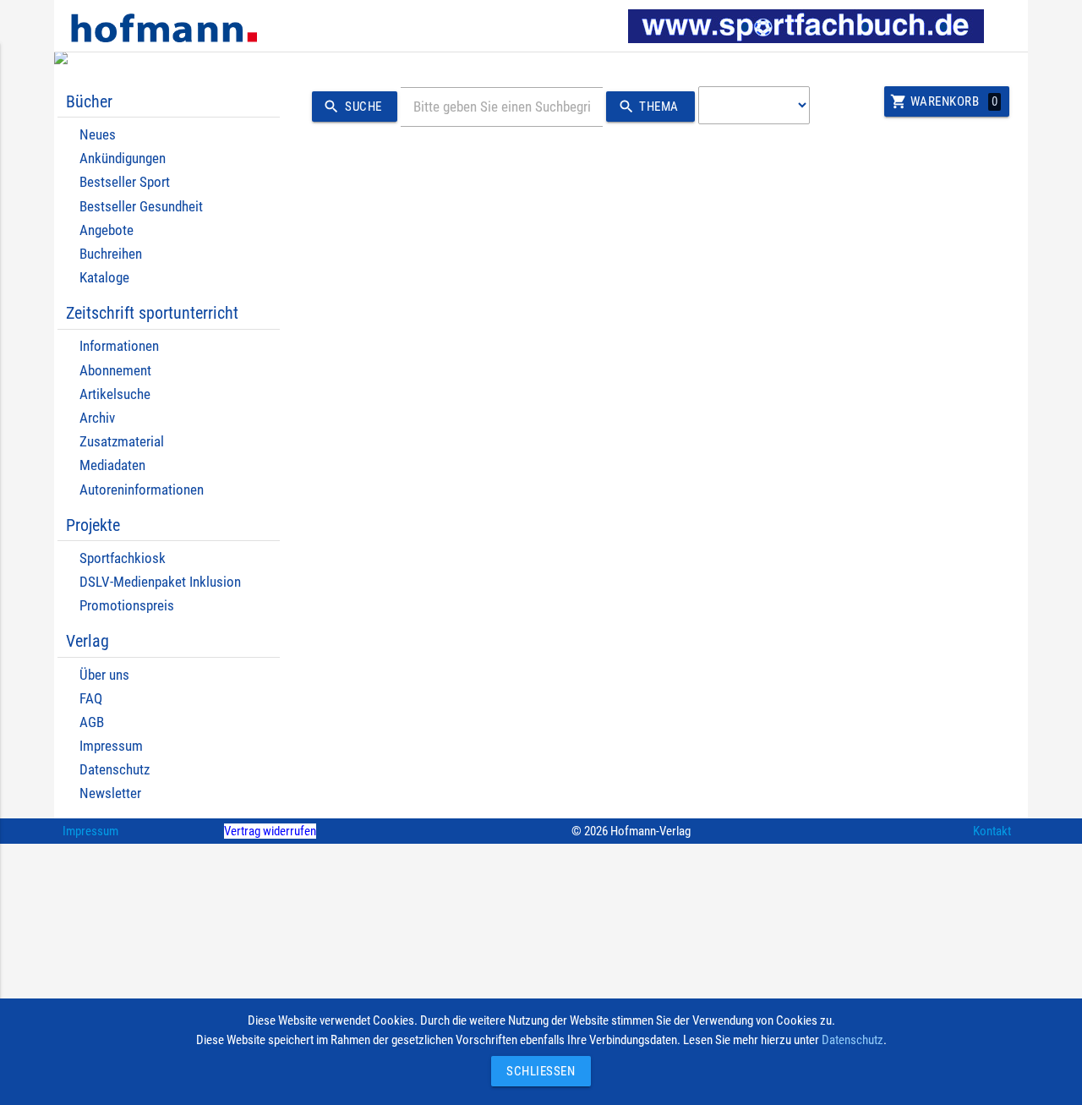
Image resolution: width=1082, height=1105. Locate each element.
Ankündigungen (122, 158)
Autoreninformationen (141, 490)
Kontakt (992, 831)
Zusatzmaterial (121, 442)
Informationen (119, 346)
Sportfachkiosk (122, 558)
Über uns (104, 675)
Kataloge (104, 278)
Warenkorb (943, 101)
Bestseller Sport (124, 182)
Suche (352, 106)
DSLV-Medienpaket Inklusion (160, 582)
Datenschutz (114, 770)
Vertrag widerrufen (270, 831)
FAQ (90, 699)
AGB (91, 722)
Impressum (111, 746)
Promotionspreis (126, 606)
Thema (648, 106)
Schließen (537, 1071)
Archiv (97, 418)
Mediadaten (112, 465)
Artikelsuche (114, 394)
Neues (97, 135)
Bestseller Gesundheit (141, 207)
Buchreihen (110, 254)
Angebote (106, 230)
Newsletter (110, 793)
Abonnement (115, 371)
